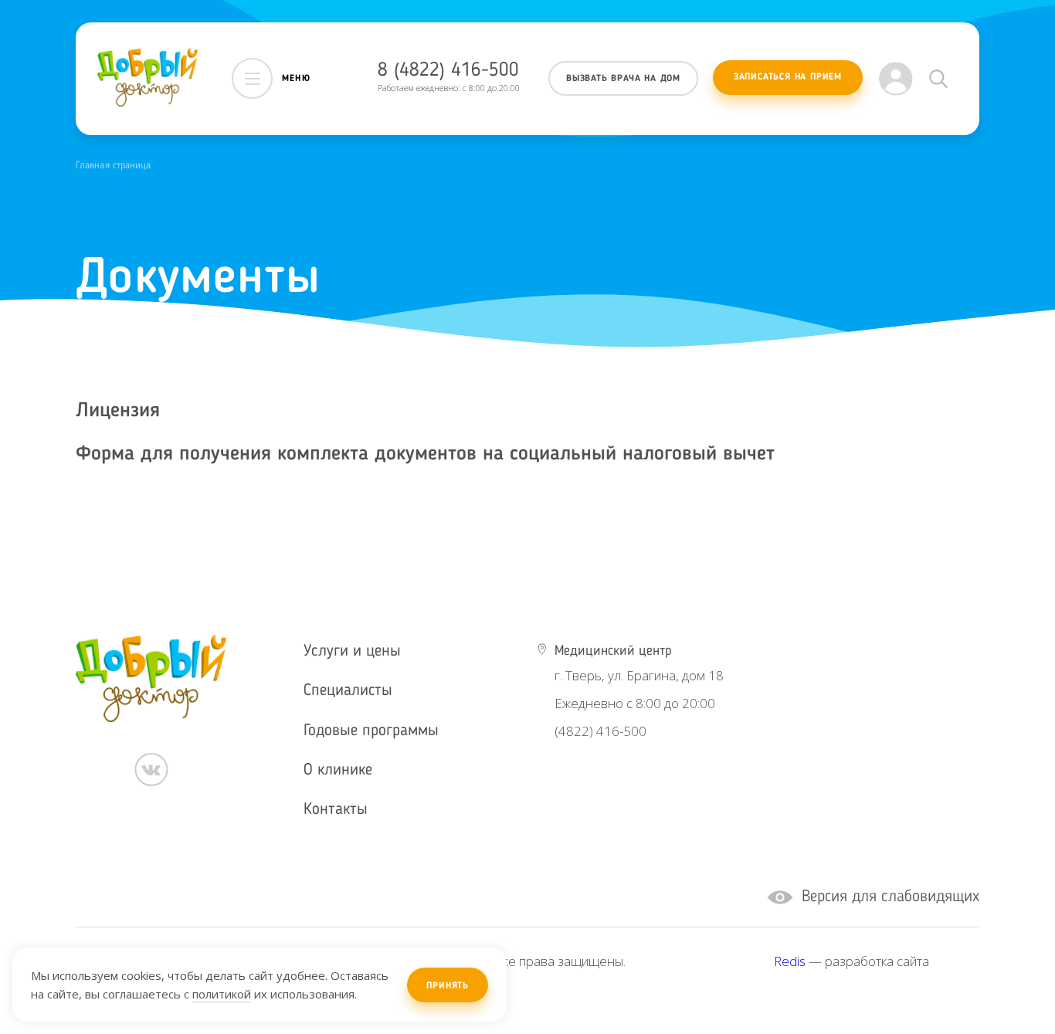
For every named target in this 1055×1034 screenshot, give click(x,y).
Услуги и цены (352, 651)
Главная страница (113, 166)
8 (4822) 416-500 (448, 70)
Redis (790, 961)
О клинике (338, 770)
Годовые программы (371, 731)
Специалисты (348, 691)
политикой (221, 994)
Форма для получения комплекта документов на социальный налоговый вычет (425, 454)
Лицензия (118, 411)
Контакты (336, 810)
